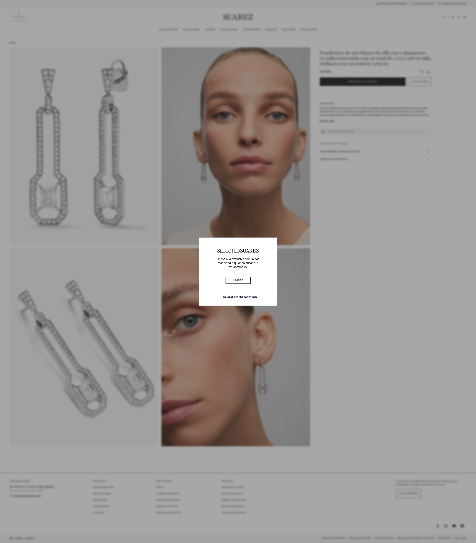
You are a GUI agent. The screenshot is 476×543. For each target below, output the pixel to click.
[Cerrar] (271, 242)
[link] (238, 280)
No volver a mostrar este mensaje (240, 296)
